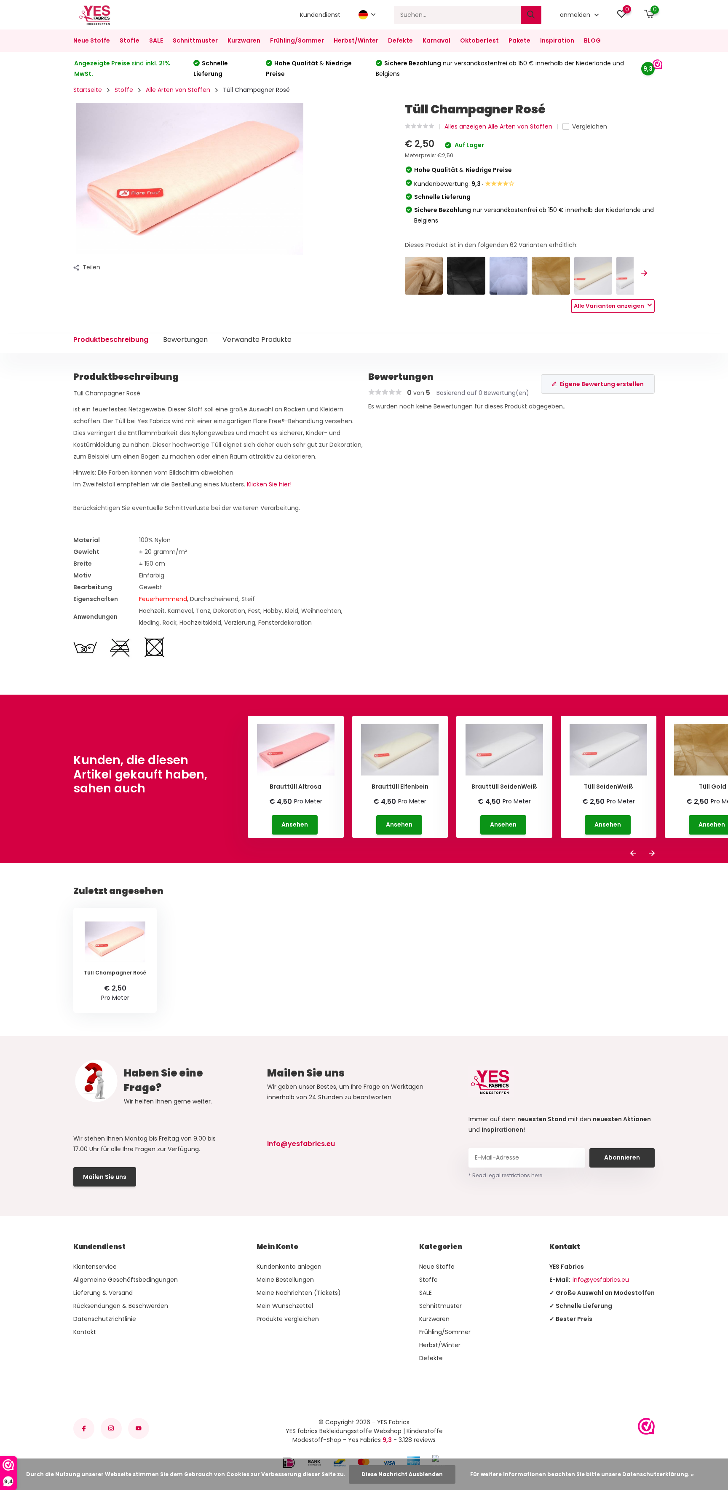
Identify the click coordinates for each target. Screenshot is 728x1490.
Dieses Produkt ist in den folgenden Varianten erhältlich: (491, 245)
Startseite (87, 90)
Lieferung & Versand (103, 1293)
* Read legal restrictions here (505, 1175)
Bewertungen (185, 339)
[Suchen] (531, 14)
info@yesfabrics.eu (301, 1144)
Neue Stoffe (91, 40)
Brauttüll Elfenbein (400, 786)
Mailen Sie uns (104, 1177)
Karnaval (436, 40)
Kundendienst (320, 15)
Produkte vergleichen (288, 1319)
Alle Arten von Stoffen (178, 90)
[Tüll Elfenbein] (593, 276)
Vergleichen (589, 126)
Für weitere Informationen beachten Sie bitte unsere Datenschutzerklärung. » (582, 1474)
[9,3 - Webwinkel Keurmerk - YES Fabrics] (646, 1426)
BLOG (592, 40)
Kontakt (84, 1332)
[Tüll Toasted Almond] (424, 276)
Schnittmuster (195, 40)
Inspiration (557, 40)
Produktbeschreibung (110, 339)
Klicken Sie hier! (269, 484)
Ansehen (294, 824)
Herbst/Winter (356, 40)
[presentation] (644, 273)
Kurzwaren (244, 40)
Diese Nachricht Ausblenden (402, 1474)
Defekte (400, 40)
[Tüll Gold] (551, 276)
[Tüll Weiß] (509, 276)
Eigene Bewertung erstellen (602, 384)
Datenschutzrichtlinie (104, 1319)
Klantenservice (95, 1266)
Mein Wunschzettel (285, 1306)
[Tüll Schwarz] (466, 276)
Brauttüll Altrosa (295, 786)
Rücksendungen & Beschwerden (120, 1306)
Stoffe (129, 40)
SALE (156, 40)
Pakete (519, 40)
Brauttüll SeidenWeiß (504, 786)
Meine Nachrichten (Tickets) (299, 1293)
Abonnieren (622, 1157)
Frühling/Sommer (297, 40)
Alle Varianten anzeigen (609, 306)
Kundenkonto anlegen (289, 1266)
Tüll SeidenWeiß (608, 786)
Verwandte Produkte (257, 339)
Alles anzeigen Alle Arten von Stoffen (498, 126)
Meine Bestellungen (285, 1279)
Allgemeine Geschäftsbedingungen (125, 1279)
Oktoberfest (479, 40)
